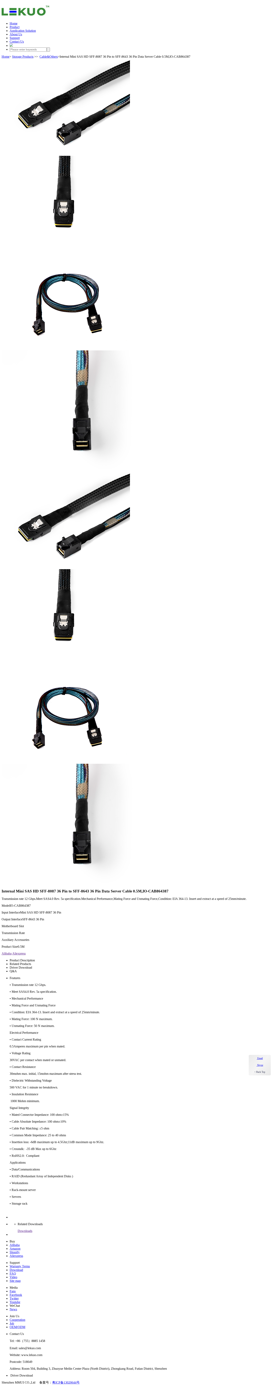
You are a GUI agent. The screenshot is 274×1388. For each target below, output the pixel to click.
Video (13, 1277)
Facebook (16, 1295)
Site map (15, 1280)
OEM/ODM (17, 1327)
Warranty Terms (20, 1266)
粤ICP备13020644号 (66, 1382)
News (13, 1309)
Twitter (14, 1298)
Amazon (15, 1248)
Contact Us (17, 41)
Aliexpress (19, 953)
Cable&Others (49, 56)
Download (16, 1270)
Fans (13, 1291)
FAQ (13, 1273)
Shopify (15, 1252)
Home (13, 23)
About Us (16, 34)
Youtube (15, 1302)
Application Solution (23, 30)
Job (12, 1323)
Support (15, 38)
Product (14, 27)
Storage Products (22, 56)
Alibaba (7, 953)
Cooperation (17, 1319)
